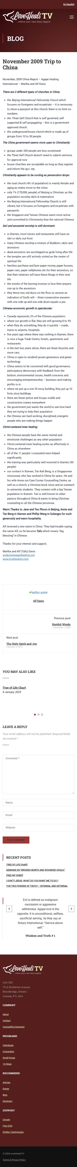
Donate (6, 1119)
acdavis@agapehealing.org (19, 555)
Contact (7, 1020)
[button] (9, 909)
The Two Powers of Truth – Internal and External (37, 886)
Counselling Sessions (14, 1026)
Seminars (7, 1101)
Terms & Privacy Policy (14, 1159)
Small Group (9, 1057)
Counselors (8, 1051)
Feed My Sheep (14, 875)
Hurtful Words (61, 624)
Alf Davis (38, 601)
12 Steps (7, 1064)
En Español (68, 4)
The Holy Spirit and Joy (21, 643)
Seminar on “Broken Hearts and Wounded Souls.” (35, 870)
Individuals (8, 1045)
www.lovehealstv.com (16, 559)
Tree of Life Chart (14, 687)
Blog (5, 1095)
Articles (6, 1082)
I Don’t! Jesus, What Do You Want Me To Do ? (32, 880)
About (6, 1014)
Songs (6, 1088)
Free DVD (7, 1126)
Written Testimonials (13, 1132)
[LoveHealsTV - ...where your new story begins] (27, 18)
